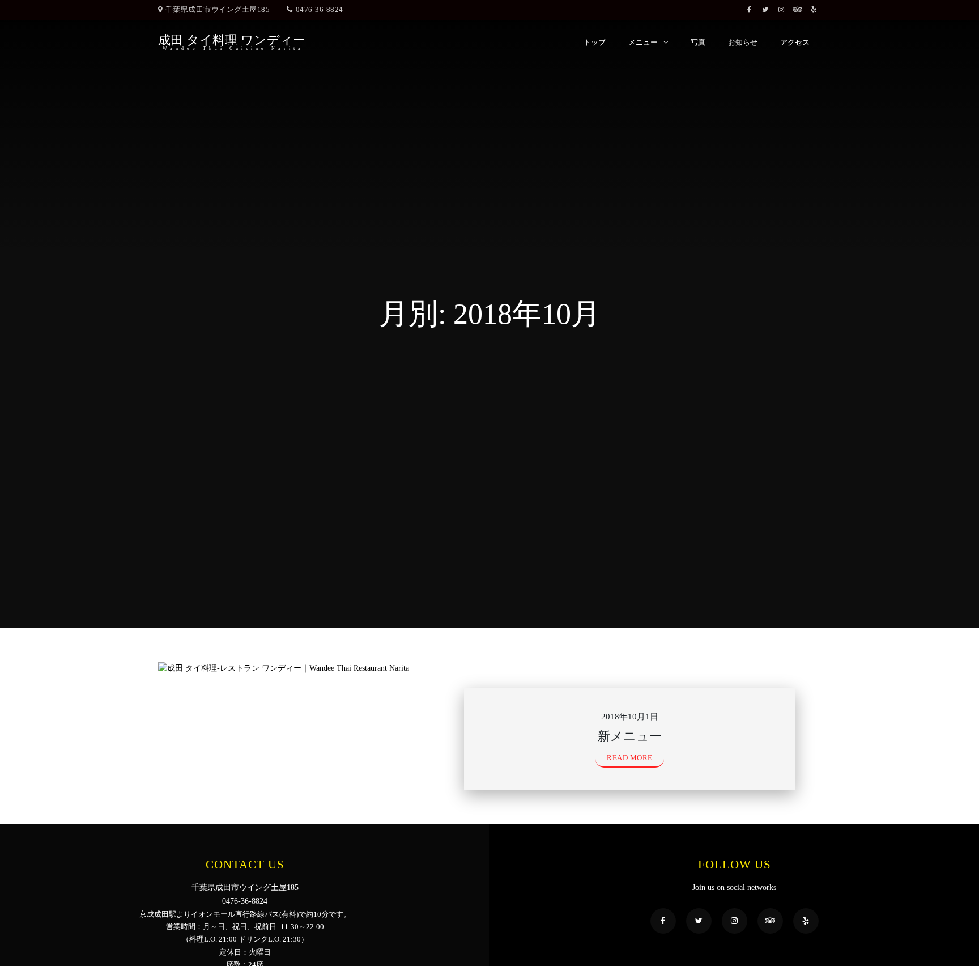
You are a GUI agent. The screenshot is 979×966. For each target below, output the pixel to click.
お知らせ (742, 42)
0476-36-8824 (319, 9)
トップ (595, 42)
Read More (630, 757)
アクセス (795, 42)
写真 (698, 42)
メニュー (643, 42)
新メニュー (630, 736)
